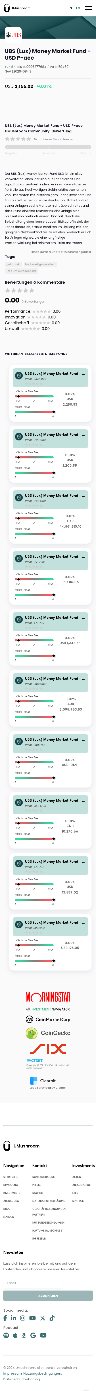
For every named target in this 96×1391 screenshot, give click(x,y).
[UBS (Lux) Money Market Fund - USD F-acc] (50, 393)
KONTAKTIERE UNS (43, 1177)
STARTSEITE (10, 1177)
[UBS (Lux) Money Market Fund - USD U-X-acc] (50, 881)
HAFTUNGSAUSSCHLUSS (47, 1230)
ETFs (75, 1193)
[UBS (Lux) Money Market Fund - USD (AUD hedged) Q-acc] (50, 759)
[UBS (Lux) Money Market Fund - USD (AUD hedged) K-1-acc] (50, 698)
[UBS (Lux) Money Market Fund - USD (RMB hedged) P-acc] (50, 820)
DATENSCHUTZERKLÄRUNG (49, 1201)
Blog (6, 1209)
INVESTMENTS (11, 1193)
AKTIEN (76, 1177)
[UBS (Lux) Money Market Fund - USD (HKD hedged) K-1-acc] (50, 515)
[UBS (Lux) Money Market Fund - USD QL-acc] (50, 576)
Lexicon (8, 1217)
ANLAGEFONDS (81, 1185)
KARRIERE (37, 1193)
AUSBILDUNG (11, 1201)
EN (69, 7)
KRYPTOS (78, 1201)
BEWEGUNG (10, 1185)
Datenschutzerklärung (21, 1379)
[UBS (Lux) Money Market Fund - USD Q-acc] (50, 942)
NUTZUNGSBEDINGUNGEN (48, 1222)
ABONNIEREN (48, 1296)
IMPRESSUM (39, 1238)
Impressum (12, 1373)
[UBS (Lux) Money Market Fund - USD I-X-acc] (50, 637)
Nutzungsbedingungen (42, 1373)
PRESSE (36, 1185)
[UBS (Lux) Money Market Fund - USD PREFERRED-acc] (50, 454)
